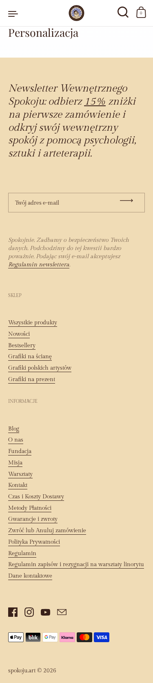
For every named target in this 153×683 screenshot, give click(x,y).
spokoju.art (21, 670)
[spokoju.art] (76, 13)
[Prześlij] (129, 201)
